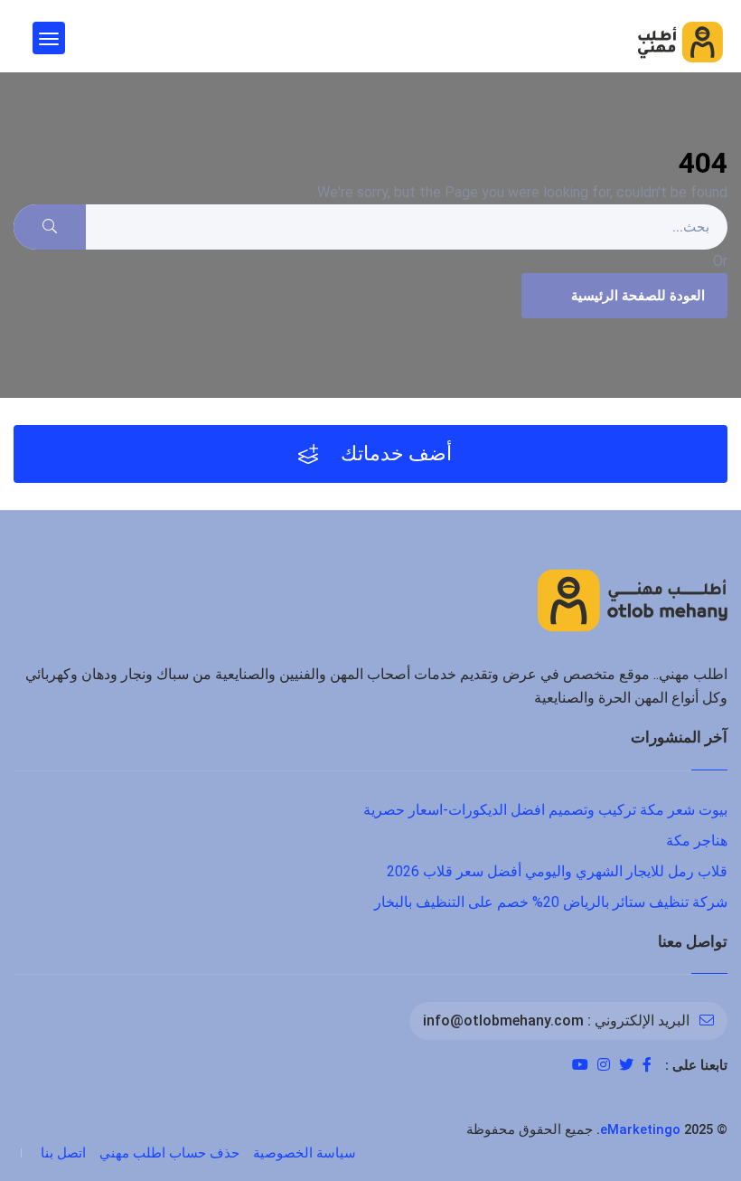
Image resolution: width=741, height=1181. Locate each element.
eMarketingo (640, 1129)
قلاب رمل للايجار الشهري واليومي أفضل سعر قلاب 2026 (557, 871)
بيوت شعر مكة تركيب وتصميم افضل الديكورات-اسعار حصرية (545, 809)
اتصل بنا (63, 1153)
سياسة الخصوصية (304, 1153)
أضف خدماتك (394, 453)
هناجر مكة (696, 840)
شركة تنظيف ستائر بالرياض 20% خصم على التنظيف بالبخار (550, 902)
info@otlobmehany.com (503, 1020)
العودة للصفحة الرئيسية (638, 296)
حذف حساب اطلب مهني (169, 1153)
